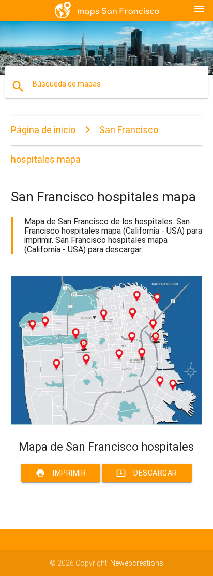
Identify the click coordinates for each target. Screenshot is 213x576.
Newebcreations (136, 563)
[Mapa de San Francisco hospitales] (107, 422)
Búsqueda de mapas (67, 84)
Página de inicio (43, 129)
